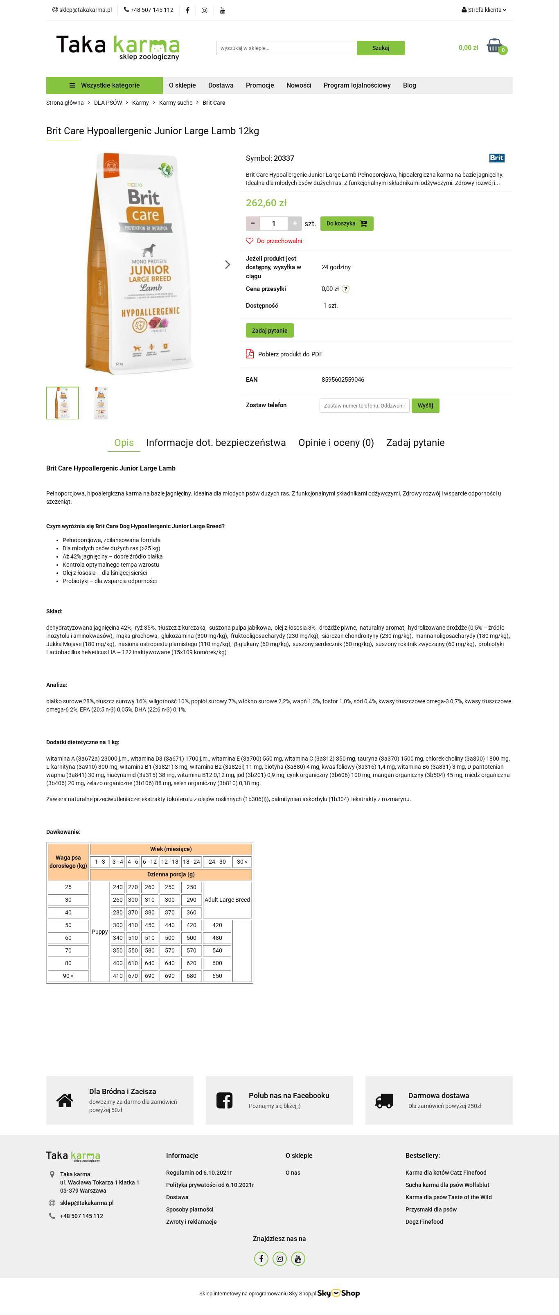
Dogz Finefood (424, 1221)
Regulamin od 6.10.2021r (199, 1172)
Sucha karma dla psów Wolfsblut (447, 1185)
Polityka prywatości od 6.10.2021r (210, 1185)
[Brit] (497, 157)
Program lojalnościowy (357, 85)
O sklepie (182, 85)
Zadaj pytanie (270, 330)
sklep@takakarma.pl (87, 1203)
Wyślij (425, 405)
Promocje (260, 85)
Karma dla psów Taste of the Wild (449, 1197)
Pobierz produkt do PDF (290, 354)
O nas (293, 1172)
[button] (182, 1156)
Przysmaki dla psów (431, 1209)
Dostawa (221, 85)
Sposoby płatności (190, 1209)
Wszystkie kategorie (109, 85)
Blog (409, 85)
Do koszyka (342, 223)
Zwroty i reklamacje (191, 1221)
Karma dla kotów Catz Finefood (446, 1172)
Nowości (298, 85)
